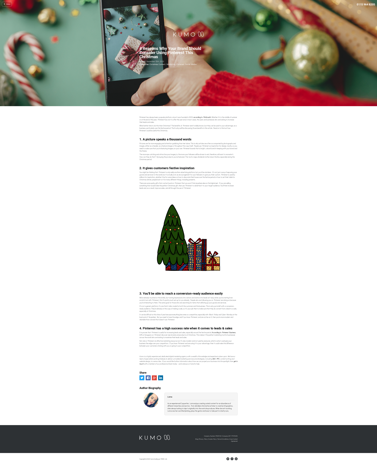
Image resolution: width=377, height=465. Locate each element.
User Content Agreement (234, 440)
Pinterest (180, 64)
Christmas (153, 64)
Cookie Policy (212, 439)
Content (162, 64)
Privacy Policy (203, 439)
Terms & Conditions (223, 439)
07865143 (218, 436)
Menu (7, 4)
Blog (196, 439)
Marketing (171, 64)
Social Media (190, 64)
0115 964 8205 (366, 4)
